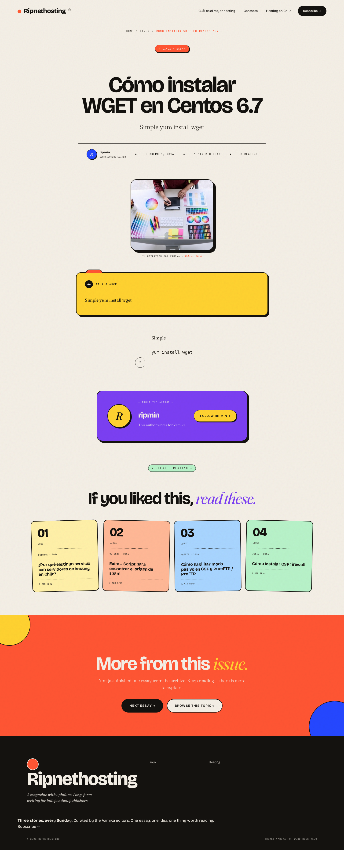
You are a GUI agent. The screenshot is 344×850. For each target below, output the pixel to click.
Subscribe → (29, 826)
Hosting (214, 762)
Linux (145, 31)
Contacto (251, 11)
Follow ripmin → (215, 416)
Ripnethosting (47, 11)
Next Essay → (142, 706)
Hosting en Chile (278, 11)
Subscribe (310, 11)
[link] (65, 555)
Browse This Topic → (195, 706)
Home (129, 31)
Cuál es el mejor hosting (216, 11)
